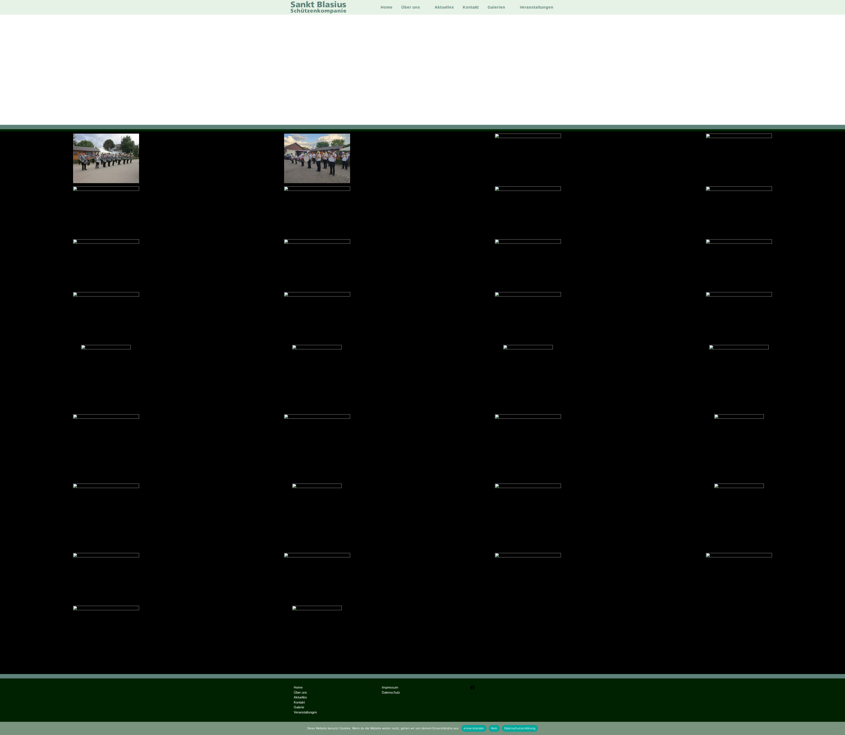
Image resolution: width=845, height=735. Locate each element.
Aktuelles (300, 697)
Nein (494, 728)
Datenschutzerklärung (520, 728)
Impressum (390, 687)
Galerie (299, 707)
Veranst (299, 712)
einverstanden (474, 728)
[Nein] (839, 728)
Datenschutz (391, 692)
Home (298, 687)
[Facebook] (472, 689)
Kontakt (299, 702)
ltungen (312, 712)
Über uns (300, 692)
